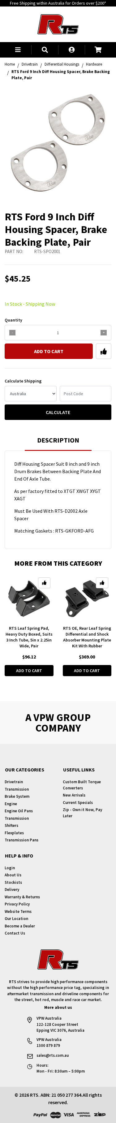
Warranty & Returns (22, 897)
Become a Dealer (20, 926)
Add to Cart (48, 351)
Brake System (17, 796)
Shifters (11, 825)
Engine (11, 803)
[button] (18, 49)
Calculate (58, 412)
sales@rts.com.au (53, 1055)
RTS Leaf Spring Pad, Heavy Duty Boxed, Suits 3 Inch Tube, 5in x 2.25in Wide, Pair (29, 637)
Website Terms (18, 911)
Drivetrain (14, 781)
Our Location (16, 918)
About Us (13, 875)
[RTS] (58, 23)
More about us (58, 1007)
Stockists (13, 882)
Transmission (17, 789)
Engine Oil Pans (19, 811)
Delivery (12, 889)
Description (58, 440)
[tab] (58, 443)
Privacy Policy (17, 904)
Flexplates (14, 833)
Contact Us (15, 933)
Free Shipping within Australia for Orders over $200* (58, 3)
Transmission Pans (21, 840)
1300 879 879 (48, 1045)
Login (10, 867)
